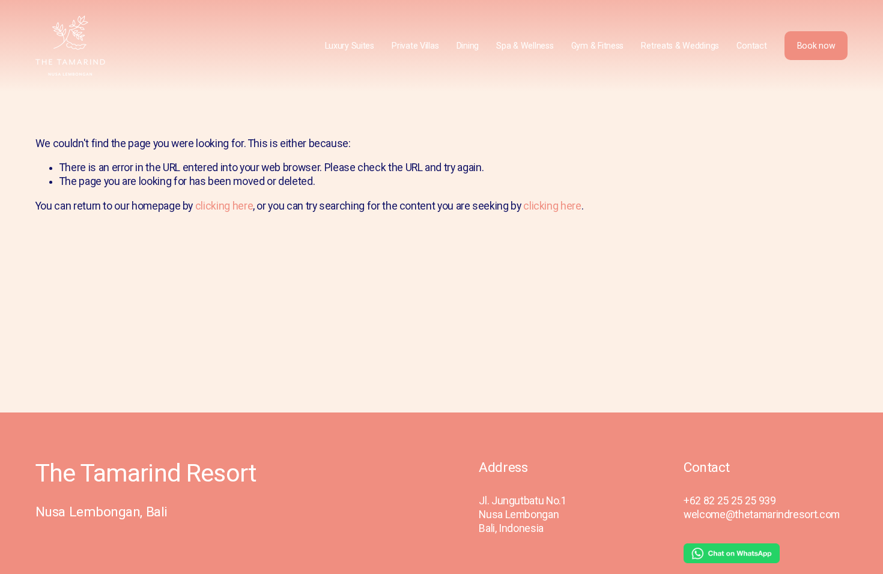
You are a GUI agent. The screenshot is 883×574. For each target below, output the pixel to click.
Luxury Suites (349, 45)
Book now (816, 45)
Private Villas (415, 45)
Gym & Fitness (597, 45)
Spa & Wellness (524, 45)
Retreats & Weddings (680, 45)
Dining (468, 45)
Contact (751, 45)
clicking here (224, 206)
